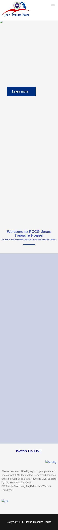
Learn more (20, 91)
